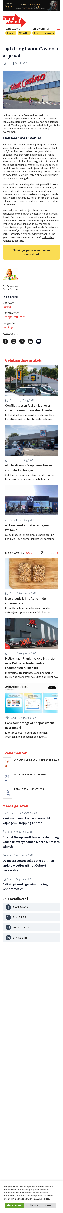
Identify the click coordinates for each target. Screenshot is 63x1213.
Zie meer (48, 552)
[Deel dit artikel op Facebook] (5, 341)
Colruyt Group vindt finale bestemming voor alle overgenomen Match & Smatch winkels (31, 842)
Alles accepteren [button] (14, 1205)
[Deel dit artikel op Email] (38, 341)
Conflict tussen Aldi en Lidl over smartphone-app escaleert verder (29, 407)
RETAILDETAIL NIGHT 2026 (29, 789)
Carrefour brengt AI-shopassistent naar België (29, 725)
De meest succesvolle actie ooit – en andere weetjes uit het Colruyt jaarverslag (28, 865)
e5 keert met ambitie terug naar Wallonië (28, 527)
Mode (12, 520)
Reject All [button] (49, 1205)
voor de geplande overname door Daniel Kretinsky (30, 185)
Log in (10, 33)
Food (10, 63)
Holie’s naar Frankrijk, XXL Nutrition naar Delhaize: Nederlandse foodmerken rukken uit (30, 663)
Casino (7, 307)
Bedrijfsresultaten (14, 317)
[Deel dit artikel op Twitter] (22, 341)
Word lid (24, 33)
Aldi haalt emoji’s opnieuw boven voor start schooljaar (28, 467)
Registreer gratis (44, 33)
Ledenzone (12, 28)
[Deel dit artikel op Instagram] (13, 341)
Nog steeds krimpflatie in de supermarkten (25, 600)
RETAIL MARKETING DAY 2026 (29, 774)
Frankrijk (8, 327)
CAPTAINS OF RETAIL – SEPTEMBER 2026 (36, 759)
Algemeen (11, 812)
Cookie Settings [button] (33, 1205)
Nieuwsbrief (40, 28)
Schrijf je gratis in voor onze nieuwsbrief (31, 252)
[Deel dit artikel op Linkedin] (30, 341)
